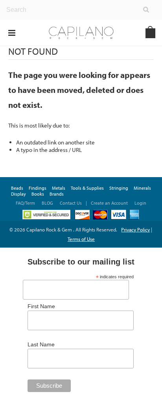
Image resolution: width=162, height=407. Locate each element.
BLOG (47, 203)
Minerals (142, 188)
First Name (41, 306)
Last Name (41, 344)
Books (37, 194)
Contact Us (71, 203)
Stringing (118, 188)
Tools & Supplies (87, 188)
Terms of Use (81, 239)
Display (18, 194)
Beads (17, 188)
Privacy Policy (135, 229)
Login (140, 203)
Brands (57, 194)
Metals (58, 188)
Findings (37, 188)
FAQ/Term (26, 203)
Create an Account (109, 203)
